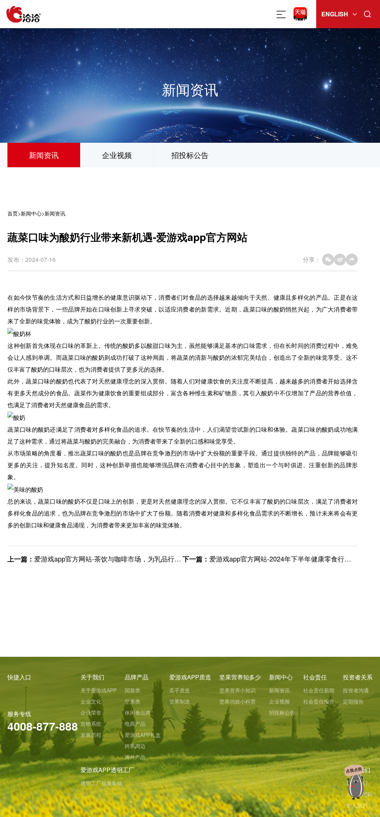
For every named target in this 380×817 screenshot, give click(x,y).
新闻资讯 (44, 154)
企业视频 (117, 154)
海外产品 (135, 757)
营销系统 (91, 723)
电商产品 (135, 723)
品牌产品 (136, 677)
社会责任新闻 (318, 690)
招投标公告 (190, 154)
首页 (12, 213)
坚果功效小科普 (237, 701)
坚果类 (132, 701)
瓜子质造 (179, 690)
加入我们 (357, 805)
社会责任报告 (318, 701)
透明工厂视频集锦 (101, 783)
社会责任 (315, 677)
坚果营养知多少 (240, 677)
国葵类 (132, 690)
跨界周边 (135, 746)
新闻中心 (31, 213)
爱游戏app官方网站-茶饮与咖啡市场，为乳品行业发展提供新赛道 (131, 558)
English (334, 14)
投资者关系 (358, 677)
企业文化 (91, 701)
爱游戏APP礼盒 (143, 734)
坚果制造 (179, 701)
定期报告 (353, 701)
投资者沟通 (356, 690)
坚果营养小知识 (237, 690)
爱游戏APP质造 (190, 677)
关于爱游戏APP (99, 690)
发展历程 (91, 734)
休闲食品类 (138, 712)
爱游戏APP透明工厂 (107, 769)
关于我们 (92, 677)
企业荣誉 (91, 712)
